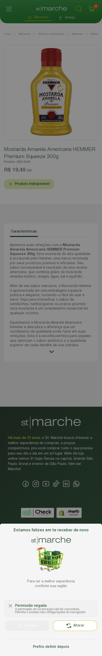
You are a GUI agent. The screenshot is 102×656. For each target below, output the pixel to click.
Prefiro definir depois (51, 647)
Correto (30, 625)
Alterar (78, 625)
